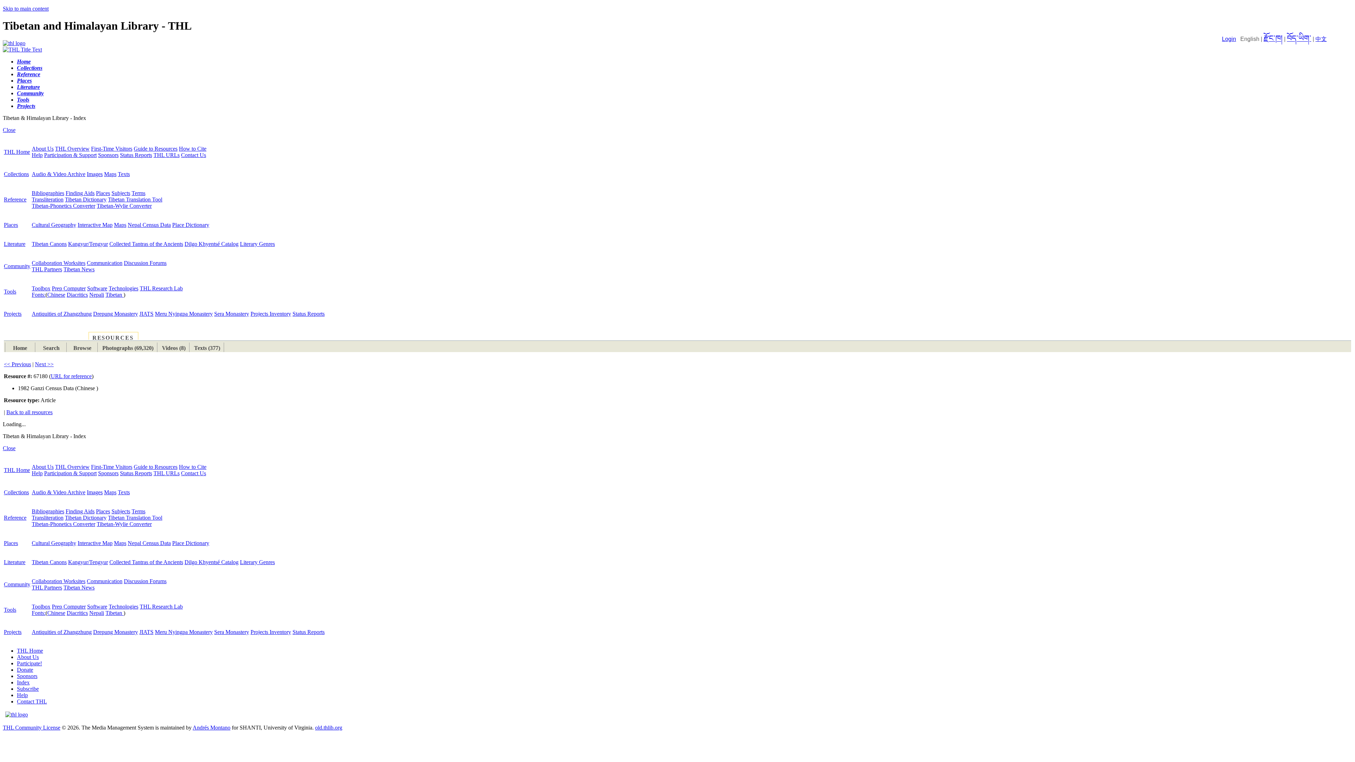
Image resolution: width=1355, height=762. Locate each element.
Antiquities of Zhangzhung (62, 314)
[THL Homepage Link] (14, 43)
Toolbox (41, 288)
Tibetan (115, 295)
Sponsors (108, 155)
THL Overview (72, 149)
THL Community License (31, 728)
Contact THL (32, 701)
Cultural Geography (54, 225)
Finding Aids (80, 193)
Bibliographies (48, 193)
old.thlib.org (328, 728)
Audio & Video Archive (58, 174)
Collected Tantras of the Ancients (146, 244)
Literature (14, 244)
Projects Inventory (271, 314)
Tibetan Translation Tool (135, 199)
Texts (124, 174)
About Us (43, 149)
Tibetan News (79, 269)
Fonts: (39, 295)
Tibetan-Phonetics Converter (63, 206)
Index (23, 682)
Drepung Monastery (115, 314)
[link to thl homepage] (16, 715)
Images (95, 174)
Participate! (29, 663)
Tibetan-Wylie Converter (124, 206)
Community (17, 266)
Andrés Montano (211, 728)
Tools (10, 292)
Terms (138, 193)
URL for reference (71, 376)
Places (103, 193)
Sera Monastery (231, 314)
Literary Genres (257, 244)
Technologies (123, 288)
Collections (16, 174)
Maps (110, 174)
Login (1229, 39)
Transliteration (48, 199)
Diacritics (77, 295)
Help (37, 155)
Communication (104, 263)
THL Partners (47, 269)
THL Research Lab (161, 288)
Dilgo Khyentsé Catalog (212, 244)
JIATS (146, 314)
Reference (15, 199)
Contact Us (193, 155)
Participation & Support (70, 155)
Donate (25, 670)
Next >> (44, 364)
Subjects (121, 193)
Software (97, 288)
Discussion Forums (145, 263)
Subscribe (28, 689)
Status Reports (136, 155)
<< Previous (17, 364)
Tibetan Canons (49, 244)
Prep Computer (69, 288)
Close (9, 130)
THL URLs (166, 155)
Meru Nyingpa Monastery (184, 314)
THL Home (17, 152)
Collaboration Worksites (58, 263)
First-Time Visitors (111, 149)
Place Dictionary (190, 225)
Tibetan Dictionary (86, 199)
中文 (1321, 39)
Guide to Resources (155, 149)
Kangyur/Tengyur (88, 244)
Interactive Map (95, 225)
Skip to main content (26, 9)
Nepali (96, 295)
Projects (13, 314)
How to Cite (192, 149)
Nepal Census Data (149, 225)
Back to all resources (29, 412)
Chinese (56, 295)
